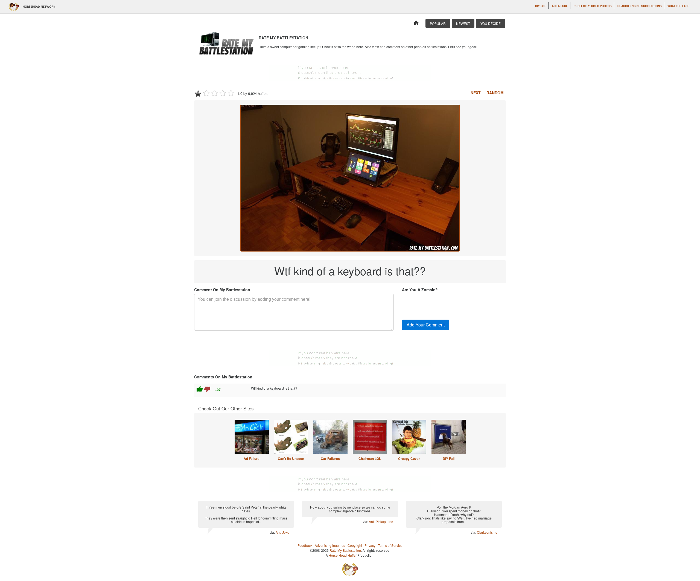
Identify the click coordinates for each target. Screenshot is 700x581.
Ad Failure (560, 6)
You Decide (490, 23)
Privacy (369, 545)
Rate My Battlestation (345, 550)
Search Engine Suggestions (639, 6)
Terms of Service (390, 545)
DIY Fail (448, 458)
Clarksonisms (487, 532)
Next (476, 92)
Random (495, 92)
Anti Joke (282, 532)
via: (273, 532)
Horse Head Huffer (343, 555)
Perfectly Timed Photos (593, 6)
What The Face (678, 6)
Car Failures (330, 458)
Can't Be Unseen (291, 458)
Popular (438, 23)
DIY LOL (540, 6)
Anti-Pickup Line (381, 521)
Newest (463, 23)
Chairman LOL (369, 458)
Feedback (305, 545)
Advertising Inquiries (330, 545)
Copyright (355, 545)
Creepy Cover (409, 458)
